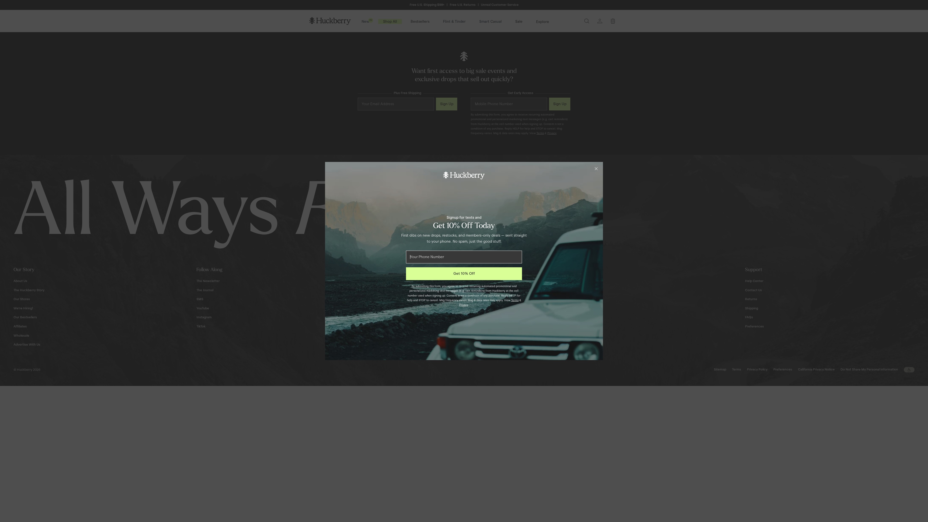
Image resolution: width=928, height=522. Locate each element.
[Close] (596, 169)
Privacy (463, 304)
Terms (515, 300)
